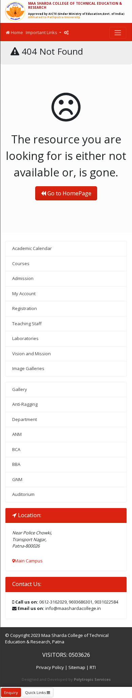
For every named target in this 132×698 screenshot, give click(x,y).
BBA (16, 464)
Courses (20, 263)
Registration (24, 308)
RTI (93, 667)
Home (16, 32)
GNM (17, 479)
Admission (23, 278)
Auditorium (23, 494)
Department (24, 419)
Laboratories (25, 338)
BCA (16, 449)
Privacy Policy (50, 667)
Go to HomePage (68, 193)
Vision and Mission (31, 354)
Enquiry (11, 692)
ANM (17, 434)
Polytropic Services (92, 679)
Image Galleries (28, 368)
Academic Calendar (32, 248)
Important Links (42, 32)
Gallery (19, 389)
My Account (24, 293)
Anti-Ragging (25, 404)
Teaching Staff (27, 323)
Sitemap (76, 667)
